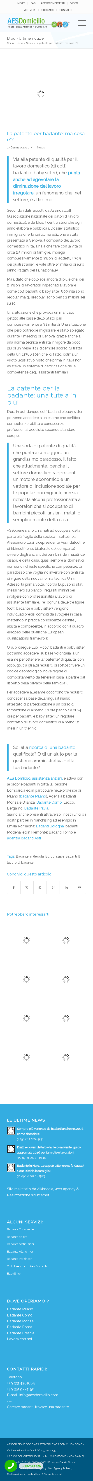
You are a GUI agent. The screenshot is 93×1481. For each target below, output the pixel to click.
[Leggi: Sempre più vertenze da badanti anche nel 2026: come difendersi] (11, 1131)
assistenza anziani (47, 778)
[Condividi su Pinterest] (53, 887)
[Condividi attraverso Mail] (79, 887)
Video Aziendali (53, 1474)
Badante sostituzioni (20, 1244)
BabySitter (14, 1273)
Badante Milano (20, 1309)
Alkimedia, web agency (56, 1189)
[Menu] (80, 23)
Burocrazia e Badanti (61, 856)
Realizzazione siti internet (28, 1195)
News (41, 147)
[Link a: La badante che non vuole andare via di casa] (65, 1018)
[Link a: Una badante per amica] (65, 1057)
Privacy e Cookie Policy (61, 1462)
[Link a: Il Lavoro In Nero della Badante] (65, 979)
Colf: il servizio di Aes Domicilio (27, 1266)
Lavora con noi (19, 1339)
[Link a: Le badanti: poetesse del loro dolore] (26, 940)
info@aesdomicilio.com (38, 1395)
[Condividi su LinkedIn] (66, 887)
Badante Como (49, 802)
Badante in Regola (30, 856)
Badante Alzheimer (20, 1251)
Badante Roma (19, 1327)
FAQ (33, 3)
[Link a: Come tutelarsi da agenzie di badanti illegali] (26, 1057)
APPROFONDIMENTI (53, 3)
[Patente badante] (41, 94)
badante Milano (33, 796)
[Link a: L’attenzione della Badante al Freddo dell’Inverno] (26, 1018)
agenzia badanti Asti (24, 838)
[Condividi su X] (27, 887)
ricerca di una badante (52, 747)
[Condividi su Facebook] (13, 887)
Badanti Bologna (50, 826)
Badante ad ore (17, 1237)
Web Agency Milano (59, 1468)
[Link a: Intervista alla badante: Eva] (65, 940)
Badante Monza (20, 1321)
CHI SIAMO (48, 10)
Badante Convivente (20, 1229)
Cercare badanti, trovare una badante (38, 1407)
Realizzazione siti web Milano (24, 1474)
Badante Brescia (20, 1333)
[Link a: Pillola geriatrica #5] (26, 979)
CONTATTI (66, 10)
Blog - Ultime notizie (25, 38)
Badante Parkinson (19, 1258)
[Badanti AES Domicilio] (38, 23)
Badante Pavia (36, 808)
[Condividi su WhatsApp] (40, 887)
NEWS (21, 3)
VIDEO (74, 3)
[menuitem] (21, 3)
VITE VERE (30, 10)
